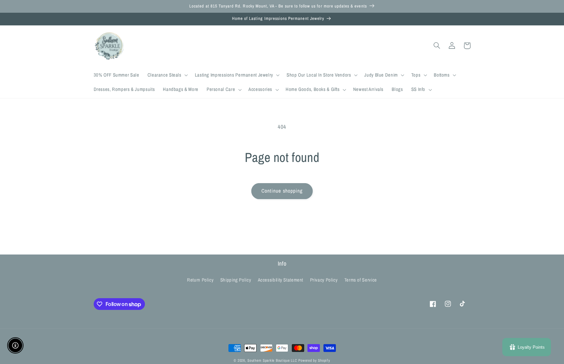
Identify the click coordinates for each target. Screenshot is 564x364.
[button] (167, 75)
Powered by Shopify (314, 360)
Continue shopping (282, 190)
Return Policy (200, 280)
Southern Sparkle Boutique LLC (272, 360)
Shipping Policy (235, 280)
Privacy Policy (324, 280)
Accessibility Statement (281, 280)
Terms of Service (360, 280)
